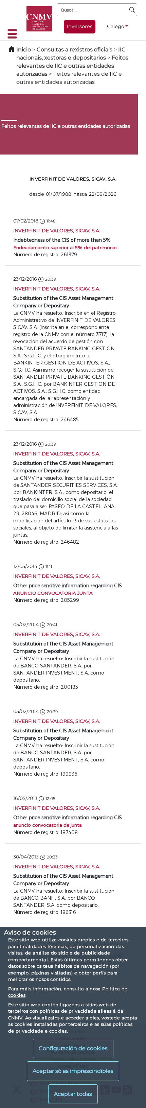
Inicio (23, 49)
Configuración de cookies (73, 1048)
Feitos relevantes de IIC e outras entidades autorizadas (72, 65)
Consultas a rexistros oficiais (74, 49)
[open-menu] (14, 34)
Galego (115, 26)
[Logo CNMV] (39, 19)
